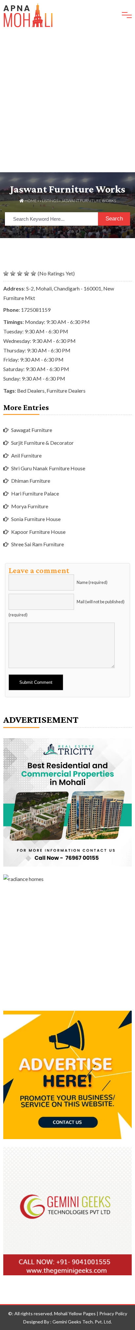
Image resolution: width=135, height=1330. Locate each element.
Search (114, 218)
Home (30, 200)
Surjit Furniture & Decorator (42, 443)
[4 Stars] (26, 273)
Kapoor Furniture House (38, 532)
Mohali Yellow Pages (75, 1313)
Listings (50, 200)
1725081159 (35, 310)
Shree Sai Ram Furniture (37, 544)
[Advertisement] (67, 101)
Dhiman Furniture (30, 481)
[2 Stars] (12, 273)
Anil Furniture (26, 455)
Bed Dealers (31, 390)
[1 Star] (6, 273)
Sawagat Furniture (31, 430)
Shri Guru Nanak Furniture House (48, 468)
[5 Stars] (33, 273)
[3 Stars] (19, 273)
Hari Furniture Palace (35, 493)
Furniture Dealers (66, 390)
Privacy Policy (113, 1313)
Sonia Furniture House (36, 519)
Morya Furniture (29, 506)
